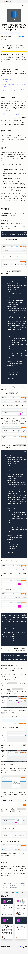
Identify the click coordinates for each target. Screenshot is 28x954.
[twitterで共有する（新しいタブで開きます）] (26, 36)
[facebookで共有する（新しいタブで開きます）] (23, 36)
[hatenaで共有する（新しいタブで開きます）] (20, 36)
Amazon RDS (5, 33)
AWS (20, 33)
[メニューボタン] (2, 1)
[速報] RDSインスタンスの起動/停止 (11, 114)
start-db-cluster (7, 82)
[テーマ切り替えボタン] (26, 2)
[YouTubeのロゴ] (26, 947)
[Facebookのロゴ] (20, 947)
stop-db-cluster (7, 79)
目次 (23, 5)
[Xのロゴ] (23, 947)
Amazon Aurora (13, 33)
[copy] (25, 232)
